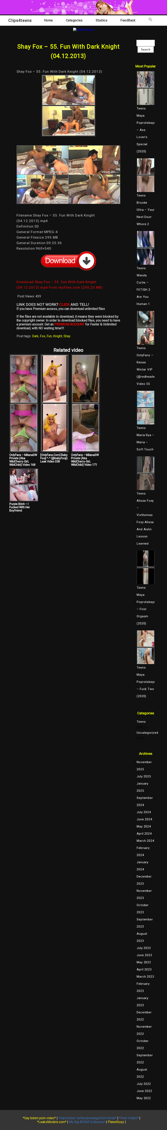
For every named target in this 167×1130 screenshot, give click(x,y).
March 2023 (145, 976)
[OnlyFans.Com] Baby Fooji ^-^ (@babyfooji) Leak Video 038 (54, 458)
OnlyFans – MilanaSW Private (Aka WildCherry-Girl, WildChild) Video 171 (85, 459)
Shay (67, 336)
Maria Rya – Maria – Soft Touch (145, 442)
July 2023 (144, 948)
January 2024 (142, 865)
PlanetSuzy (116, 1122)
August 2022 (142, 1073)
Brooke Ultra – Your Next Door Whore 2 (146, 213)
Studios (102, 20)
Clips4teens (20, 20)
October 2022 (143, 1044)
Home (48, 20)
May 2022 (144, 1098)
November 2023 (144, 894)
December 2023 (144, 880)
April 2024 (144, 833)
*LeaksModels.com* (51, 1122)
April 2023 (144, 969)
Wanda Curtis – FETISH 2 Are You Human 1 (143, 290)
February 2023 (143, 987)
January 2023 (142, 1001)
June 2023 (144, 955)
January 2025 (142, 787)
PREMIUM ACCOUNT (69, 324)
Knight (57, 336)
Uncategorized (146, 733)
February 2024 (143, 851)
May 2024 (144, 826)
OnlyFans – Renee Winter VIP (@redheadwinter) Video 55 (146, 369)
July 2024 (144, 812)
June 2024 (144, 819)
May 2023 (144, 962)
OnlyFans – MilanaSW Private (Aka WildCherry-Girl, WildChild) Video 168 (23, 459)
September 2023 (145, 923)
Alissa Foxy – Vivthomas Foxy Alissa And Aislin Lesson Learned (145, 522)
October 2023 (143, 908)
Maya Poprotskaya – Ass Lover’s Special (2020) (146, 133)
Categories (74, 20)
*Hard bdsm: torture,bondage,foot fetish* (87, 1118)
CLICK (64, 304)
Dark (35, 336)
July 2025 (144, 776)
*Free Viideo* (128, 1118)
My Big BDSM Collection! (87, 1122)
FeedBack (127, 20)
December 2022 (144, 1016)
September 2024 (145, 801)
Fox (42, 336)
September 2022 (145, 1058)
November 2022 (144, 1030)
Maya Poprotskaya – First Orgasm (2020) (146, 609)
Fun (49, 336)
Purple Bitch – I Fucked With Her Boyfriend (19, 507)
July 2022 (144, 1084)
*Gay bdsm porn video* (39, 1118)
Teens (141, 722)
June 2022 (144, 1091)
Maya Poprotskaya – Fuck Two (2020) (146, 685)
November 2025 (144, 765)
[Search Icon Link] (150, 20)
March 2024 (145, 841)
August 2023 (142, 937)
